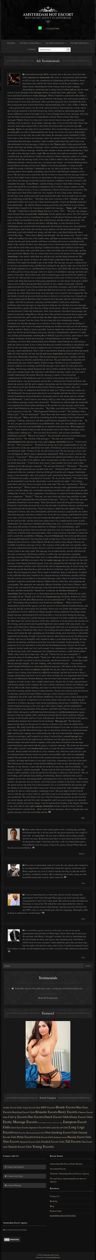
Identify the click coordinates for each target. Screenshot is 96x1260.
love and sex (71, 89)
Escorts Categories (30, 43)
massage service (41, 92)
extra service (60, 551)
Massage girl (61, 720)
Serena (40, 535)
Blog (52, 1206)
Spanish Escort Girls (30, 1141)
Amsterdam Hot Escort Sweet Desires (66, 1163)
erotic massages (40, 95)
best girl (55, 517)
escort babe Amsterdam (37, 213)
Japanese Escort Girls (39, 1127)
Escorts (11, 43)
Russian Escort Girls (79, 1137)
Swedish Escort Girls (53, 1141)
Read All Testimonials (48, 997)
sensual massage (71, 736)
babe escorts (76, 399)
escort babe (36, 426)
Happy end (71, 207)
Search (88, 966)
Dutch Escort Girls (56, 1116)
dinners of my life (41, 669)
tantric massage (54, 560)
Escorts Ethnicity (55, 43)
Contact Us (55, 1196)
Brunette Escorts (46, 1112)
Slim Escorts (11, 1141)
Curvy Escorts (17, 1116)
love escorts (57, 462)
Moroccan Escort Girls (35, 1132)
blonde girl (58, 535)
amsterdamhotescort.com (19, 441)
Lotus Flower (32, 183)
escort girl (35, 769)
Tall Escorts (73, 1141)
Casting (32, 49)
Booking (54, 1201)
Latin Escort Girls (59, 1127)
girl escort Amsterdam (53, 353)
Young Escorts (43, 1146)
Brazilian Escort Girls (23, 1112)
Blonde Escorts (66, 1107)
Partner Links (56, 1210)
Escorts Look (51, 1122)
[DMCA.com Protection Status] (12, 1239)
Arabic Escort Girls (12, 1107)
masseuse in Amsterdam (39, 77)
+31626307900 (52, 28)
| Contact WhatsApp (13, 1185)
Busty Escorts (67, 1111)
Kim (10, 238)
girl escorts (71, 444)
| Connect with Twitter (14, 1176)
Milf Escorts (20, 1132)
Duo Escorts (36, 1116)
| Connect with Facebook (15, 1167)
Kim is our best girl (46, 235)
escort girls (15, 132)
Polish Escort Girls (43, 1137)
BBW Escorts (48, 1107)
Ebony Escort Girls (81, 1117)
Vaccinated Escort (58, 1168)
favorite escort (76, 201)
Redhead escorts (60, 1137)
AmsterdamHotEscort (52, 1257)
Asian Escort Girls (31, 1107)
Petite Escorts (25, 1137)
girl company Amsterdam (55, 441)
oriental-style (37, 748)
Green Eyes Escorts (19, 1127)
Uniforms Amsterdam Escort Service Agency (69, 1173)
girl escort (71, 92)
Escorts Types (59, 1122)
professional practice (69, 711)
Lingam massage (53, 596)
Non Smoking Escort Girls (61, 1132)
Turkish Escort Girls (20, 1146)
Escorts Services (79, 43)
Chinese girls (59, 144)
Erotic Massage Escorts (20, 1121)
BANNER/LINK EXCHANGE (63, 1215)
